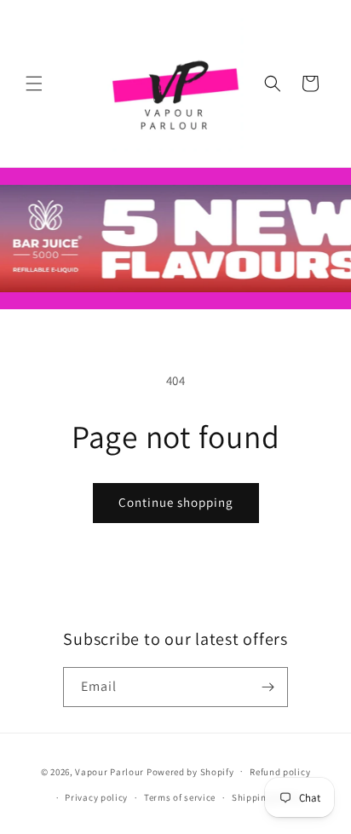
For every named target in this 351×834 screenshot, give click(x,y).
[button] (34, 83)
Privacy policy (96, 797)
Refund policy (280, 772)
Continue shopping (175, 502)
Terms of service (180, 797)
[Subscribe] (268, 687)
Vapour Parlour (109, 771)
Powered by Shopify (190, 771)
